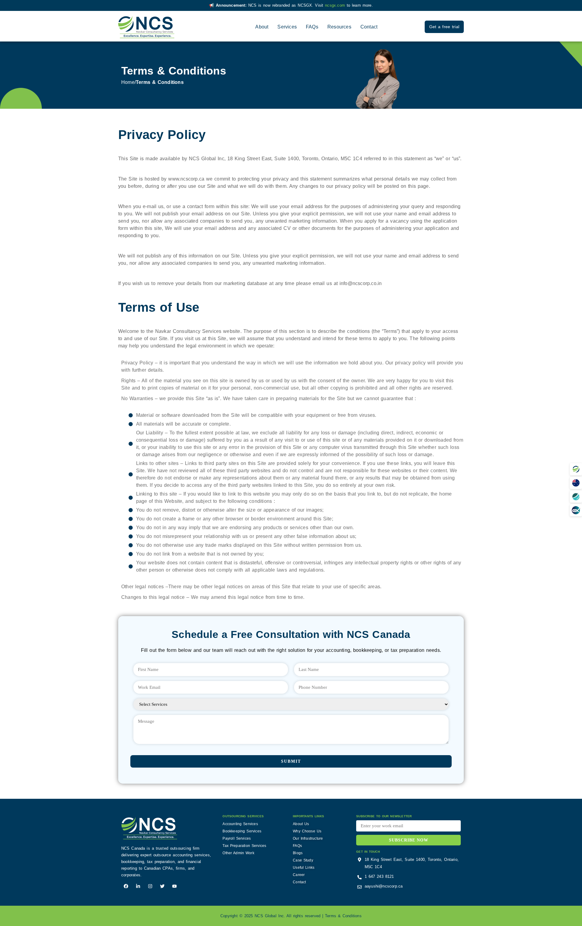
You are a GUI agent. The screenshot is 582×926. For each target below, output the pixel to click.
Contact (368, 26)
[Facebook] (125, 886)
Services (287, 26)
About (261, 26)
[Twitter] (162, 886)
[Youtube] (174, 886)
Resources (339, 26)
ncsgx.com (336, 5)
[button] (576, 469)
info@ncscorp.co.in (361, 283)
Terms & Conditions (343, 916)
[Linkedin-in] (137, 886)
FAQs (312, 26)
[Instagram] (150, 886)
